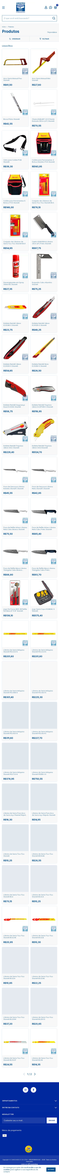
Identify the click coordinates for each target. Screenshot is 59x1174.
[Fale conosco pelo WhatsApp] (50, 7)
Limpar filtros (7, 46)
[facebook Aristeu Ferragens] (33, 1090)
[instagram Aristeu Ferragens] (25, 1090)
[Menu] (4, 7)
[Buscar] (53, 18)
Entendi (51, 1169)
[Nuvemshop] (29, 1164)
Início (4, 27)
